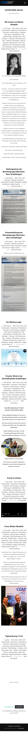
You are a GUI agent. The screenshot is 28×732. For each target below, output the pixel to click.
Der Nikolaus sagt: (14, 322)
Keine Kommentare (15, 51)
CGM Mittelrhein (16, 34)
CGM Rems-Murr (16, 36)
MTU (20, 42)
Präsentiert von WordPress (14, 726)
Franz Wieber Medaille (13, 526)
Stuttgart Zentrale (6, 49)
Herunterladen (19, 706)
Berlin (13, 28)
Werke (13, 49)
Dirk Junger (7, 28)
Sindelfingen (8, 47)
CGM (21, 28)
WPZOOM (21, 728)
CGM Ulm (22, 40)
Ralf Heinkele (9, 178)
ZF (16, 49)
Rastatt (23, 44)
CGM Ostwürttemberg (16, 536)
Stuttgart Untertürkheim (19, 47)
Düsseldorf (6, 42)
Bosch (17, 28)
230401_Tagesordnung (9, 706)
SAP (3, 47)
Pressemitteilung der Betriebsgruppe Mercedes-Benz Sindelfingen (14, 235)
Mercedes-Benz (14, 42)
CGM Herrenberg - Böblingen (17, 32)
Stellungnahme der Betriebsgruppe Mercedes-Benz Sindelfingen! (14, 171)
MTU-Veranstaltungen (15, 44)
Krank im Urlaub (14, 478)
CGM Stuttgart (15, 40)
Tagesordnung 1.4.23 (14, 636)
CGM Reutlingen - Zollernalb (15, 538)
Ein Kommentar (22, 500)
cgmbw (7, 640)
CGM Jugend (7, 34)
